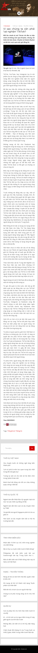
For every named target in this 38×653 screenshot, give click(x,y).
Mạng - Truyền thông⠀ (26, 26)
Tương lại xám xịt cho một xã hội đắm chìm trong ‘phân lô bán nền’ (19, 477)
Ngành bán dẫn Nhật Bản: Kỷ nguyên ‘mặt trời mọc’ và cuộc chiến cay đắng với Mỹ (19, 501)
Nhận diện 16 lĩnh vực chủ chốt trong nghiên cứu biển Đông (19, 544)
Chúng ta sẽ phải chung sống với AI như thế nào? (19, 595)
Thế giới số (11, 431)
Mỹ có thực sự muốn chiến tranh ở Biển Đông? (18, 549)
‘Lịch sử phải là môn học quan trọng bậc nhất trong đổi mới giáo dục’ (19, 471)
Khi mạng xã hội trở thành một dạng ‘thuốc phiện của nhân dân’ (19, 584)
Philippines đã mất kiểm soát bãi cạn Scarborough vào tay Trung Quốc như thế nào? (19, 554)
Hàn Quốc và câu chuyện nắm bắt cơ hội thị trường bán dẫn (19, 520)
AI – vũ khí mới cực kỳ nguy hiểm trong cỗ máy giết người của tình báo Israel (19, 618)
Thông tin (18, 431)
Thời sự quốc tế (10, 495)
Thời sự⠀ (15, 26)
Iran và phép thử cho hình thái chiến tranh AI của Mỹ (19, 612)
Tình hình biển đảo (12, 538)
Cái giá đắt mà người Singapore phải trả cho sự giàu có (19, 513)
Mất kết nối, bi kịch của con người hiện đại (17, 590)
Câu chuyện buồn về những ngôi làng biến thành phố (19, 464)
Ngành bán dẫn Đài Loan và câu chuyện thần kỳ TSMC (19, 507)
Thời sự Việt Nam (11, 458)
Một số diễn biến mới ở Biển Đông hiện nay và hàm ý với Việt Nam (19, 561)
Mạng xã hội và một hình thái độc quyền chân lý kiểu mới (19, 578)
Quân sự (7, 606)
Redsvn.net (24, 649)
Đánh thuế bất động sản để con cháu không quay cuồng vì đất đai (19, 483)
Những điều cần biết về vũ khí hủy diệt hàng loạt (19, 625)
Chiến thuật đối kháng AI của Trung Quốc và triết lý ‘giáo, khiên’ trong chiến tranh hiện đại (19, 631)
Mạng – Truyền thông (13, 572)
